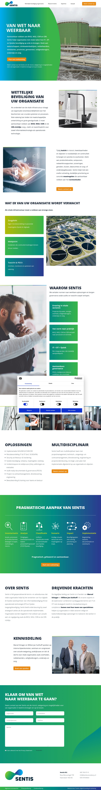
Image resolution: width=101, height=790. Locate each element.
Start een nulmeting (50, 565)
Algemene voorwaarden (11, 788)
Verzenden (39, 750)
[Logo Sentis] (11, 3)
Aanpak (73, 4)
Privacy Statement (26, 750)
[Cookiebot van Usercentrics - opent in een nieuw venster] (75, 378)
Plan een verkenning (17, 59)
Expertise (63, 4)
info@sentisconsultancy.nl (88, 775)
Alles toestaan (71, 410)
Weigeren (29, 410)
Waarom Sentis (52, 4)
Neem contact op (64, 189)
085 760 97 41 (84, 772)
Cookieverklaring (38, 788)
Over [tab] (72, 383)
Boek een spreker (22, 668)
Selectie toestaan (50, 410)
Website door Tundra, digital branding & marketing (82, 788)
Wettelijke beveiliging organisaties (34, 4)
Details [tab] (50, 383)
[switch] (42, 404)
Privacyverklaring (26, 788)
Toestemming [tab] (28, 383)
